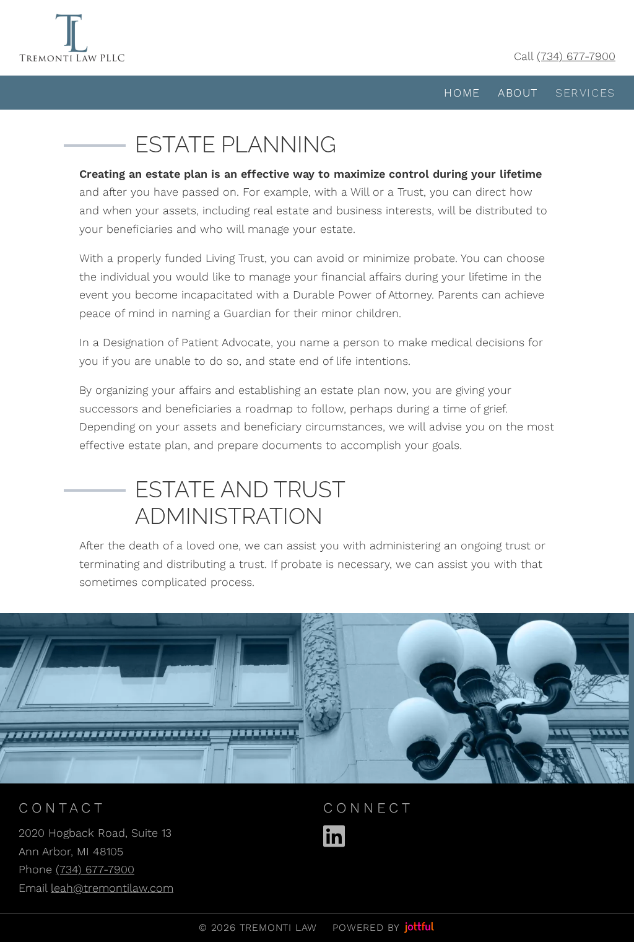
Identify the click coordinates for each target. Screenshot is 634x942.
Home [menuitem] (462, 92)
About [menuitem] (518, 92)
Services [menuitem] (585, 92)
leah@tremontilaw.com (112, 887)
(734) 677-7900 (576, 56)
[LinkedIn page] (334, 836)
